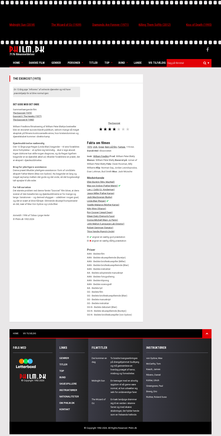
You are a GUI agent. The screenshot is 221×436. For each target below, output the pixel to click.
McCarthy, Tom (153, 363)
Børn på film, (111, 147)
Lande (138, 62)
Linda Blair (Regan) (96, 201)
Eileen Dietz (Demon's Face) (101, 216)
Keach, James (153, 369)
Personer (74, 62)
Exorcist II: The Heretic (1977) (27, 116)
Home (16, 62)
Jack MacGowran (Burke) (99, 197)
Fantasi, (122, 147)
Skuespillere (68, 383)
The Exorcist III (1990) (23, 119)
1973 (89, 147)
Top (106, 62)
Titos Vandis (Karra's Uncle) (100, 231)
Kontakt (64, 409)
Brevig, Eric (151, 391)
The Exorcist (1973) (22, 113)
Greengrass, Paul (154, 386)
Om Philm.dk (67, 403)
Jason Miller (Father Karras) (100, 193)
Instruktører (68, 390)
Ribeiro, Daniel (153, 374)
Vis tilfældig (157, 62)
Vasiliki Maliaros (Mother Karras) (103, 204)
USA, (95, 147)
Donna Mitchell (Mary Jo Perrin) (102, 220)
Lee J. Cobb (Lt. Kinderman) (101, 189)
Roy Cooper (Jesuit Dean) (100, 212)
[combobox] (189, 63)
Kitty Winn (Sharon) (96, 208)
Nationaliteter (69, 396)
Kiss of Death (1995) (199, 24)
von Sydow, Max (154, 358)
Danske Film (37, 62)
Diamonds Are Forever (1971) (110, 24)
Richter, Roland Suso (156, 397)
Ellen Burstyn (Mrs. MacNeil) (101, 182)
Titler (93, 62)
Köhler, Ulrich (152, 380)
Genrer (56, 62)
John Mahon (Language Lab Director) (105, 224)
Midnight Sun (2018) (22, 24)
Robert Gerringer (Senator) (100, 227)
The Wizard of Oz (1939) (66, 24)
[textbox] (189, 63)
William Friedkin (101, 156)
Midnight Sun (98, 380)
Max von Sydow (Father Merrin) (102, 185)
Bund (121, 62)
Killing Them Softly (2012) (155, 24)
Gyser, (101, 147)
